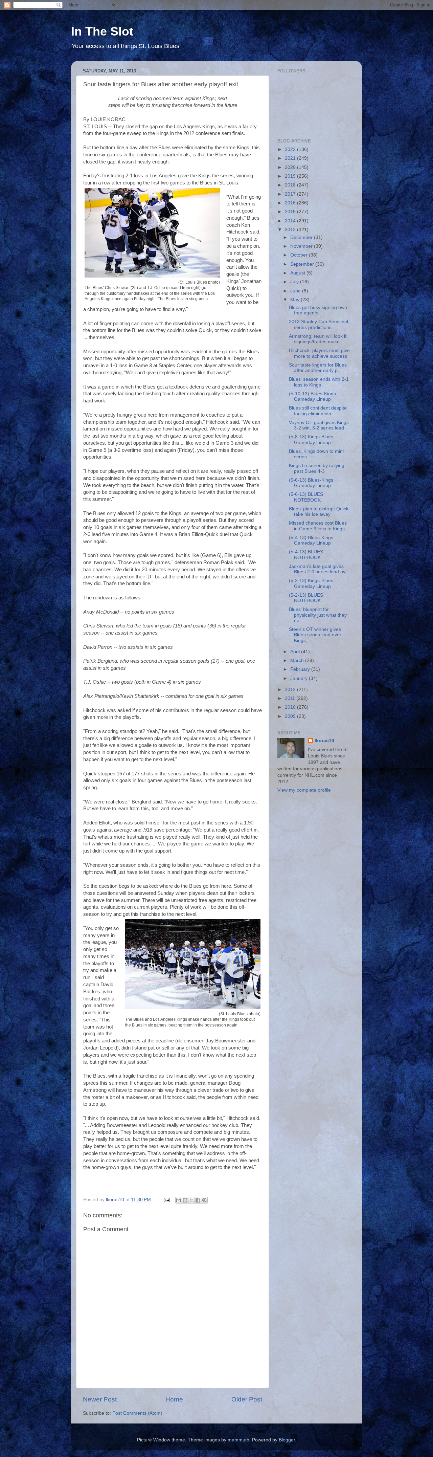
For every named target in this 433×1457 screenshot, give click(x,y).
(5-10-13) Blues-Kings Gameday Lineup (312, 396)
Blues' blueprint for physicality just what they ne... (318, 615)
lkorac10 (324, 740)
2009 (291, 716)
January (299, 678)
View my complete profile (304, 790)
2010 (291, 707)
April (295, 651)
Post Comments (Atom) (137, 1413)
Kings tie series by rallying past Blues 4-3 (316, 468)
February (300, 669)
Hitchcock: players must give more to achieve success (319, 353)
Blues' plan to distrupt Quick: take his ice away (319, 511)
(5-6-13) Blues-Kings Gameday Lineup (311, 483)
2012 (291, 689)
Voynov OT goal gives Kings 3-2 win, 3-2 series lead (319, 425)
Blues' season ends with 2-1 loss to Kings (319, 382)
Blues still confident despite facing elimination (318, 410)
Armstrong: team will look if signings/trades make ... (317, 339)
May (295, 299)
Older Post (246, 1399)
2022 (291, 149)
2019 (291, 176)
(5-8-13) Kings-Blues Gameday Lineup (311, 439)
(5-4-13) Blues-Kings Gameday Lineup (311, 540)
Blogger (287, 1439)
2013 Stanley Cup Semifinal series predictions (318, 324)
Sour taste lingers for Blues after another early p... (318, 367)
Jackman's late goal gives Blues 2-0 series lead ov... (319, 569)
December (302, 237)
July (295, 281)
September (302, 264)
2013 (291, 229)
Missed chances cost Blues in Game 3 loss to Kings (318, 526)
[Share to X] (191, 1200)
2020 (291, 167)
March (297, 660)
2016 (291, 202)
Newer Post (100, 1399)
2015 (291, 211)
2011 (290, 698)
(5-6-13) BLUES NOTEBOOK (306, 497)
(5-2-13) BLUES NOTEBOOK (306, 598)
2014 (291, 220)
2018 (291, 184)
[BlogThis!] (185, 1200)
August (298, 272)
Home (174, 1399)
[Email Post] (166, 1199)
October (299, 255)
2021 (291, 158)
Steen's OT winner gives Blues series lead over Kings (315, 635)
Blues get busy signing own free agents (318, 310)
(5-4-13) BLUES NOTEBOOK (306, 554)
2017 (291, 194)
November (302, 246)
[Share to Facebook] (198, 1200)
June (296, 290)
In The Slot (102, 31)
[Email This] (178, 1200)
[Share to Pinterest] (204, 1200)
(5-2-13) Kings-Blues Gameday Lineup (311, 583)
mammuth (238, 1439)
